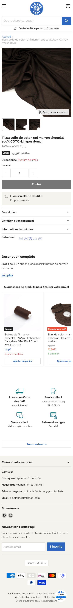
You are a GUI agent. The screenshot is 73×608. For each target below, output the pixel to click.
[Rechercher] (66, 21)
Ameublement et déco (49, 593)
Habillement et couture (20, 593)
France (35, 563)
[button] (8, 125)
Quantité (6, 165)
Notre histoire (51, 597)
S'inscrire (56, 546)
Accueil (6, 36)
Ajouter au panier (22, 361)
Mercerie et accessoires (27, 597)
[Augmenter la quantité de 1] (33, 173)
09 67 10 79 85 (51, 28)
